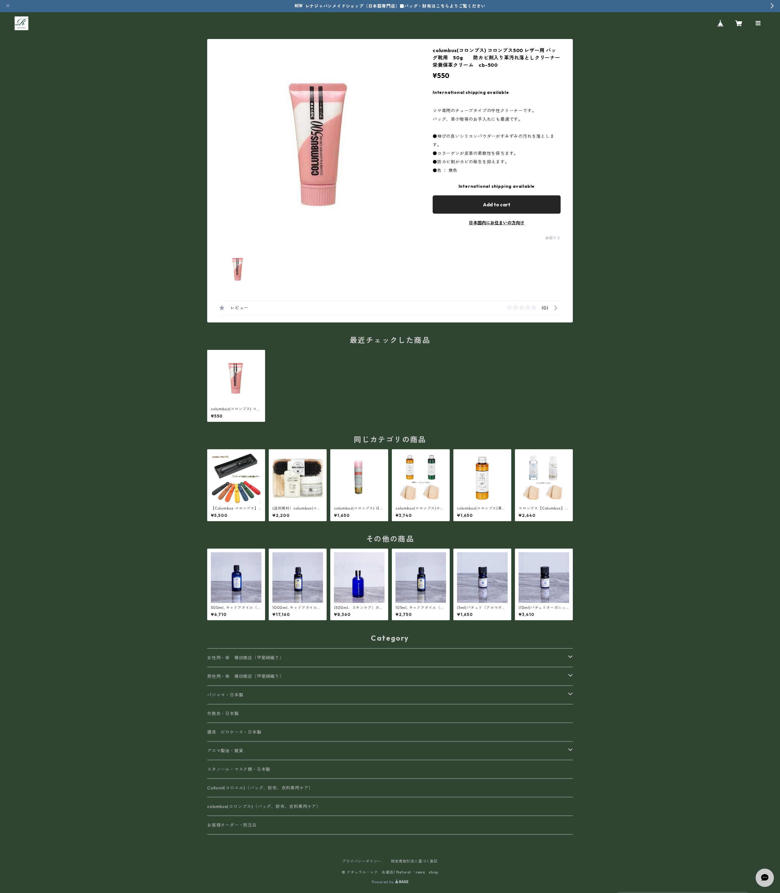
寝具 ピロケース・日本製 (234, 732)
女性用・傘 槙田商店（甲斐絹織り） (245, 657)
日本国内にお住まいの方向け (496, 223)
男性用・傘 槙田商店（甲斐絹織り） (245, 676)
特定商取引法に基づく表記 (414, 861)
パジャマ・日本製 (225, 695)
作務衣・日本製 (223, 713)
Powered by (383, 882)
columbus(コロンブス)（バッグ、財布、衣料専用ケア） (264, 806)
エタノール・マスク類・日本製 (238, 769)
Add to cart (496, 204)
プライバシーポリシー (361, 861)
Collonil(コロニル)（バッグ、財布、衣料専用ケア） (260, 788)
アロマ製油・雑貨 (225, 750)
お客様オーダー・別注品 (232, 825)
